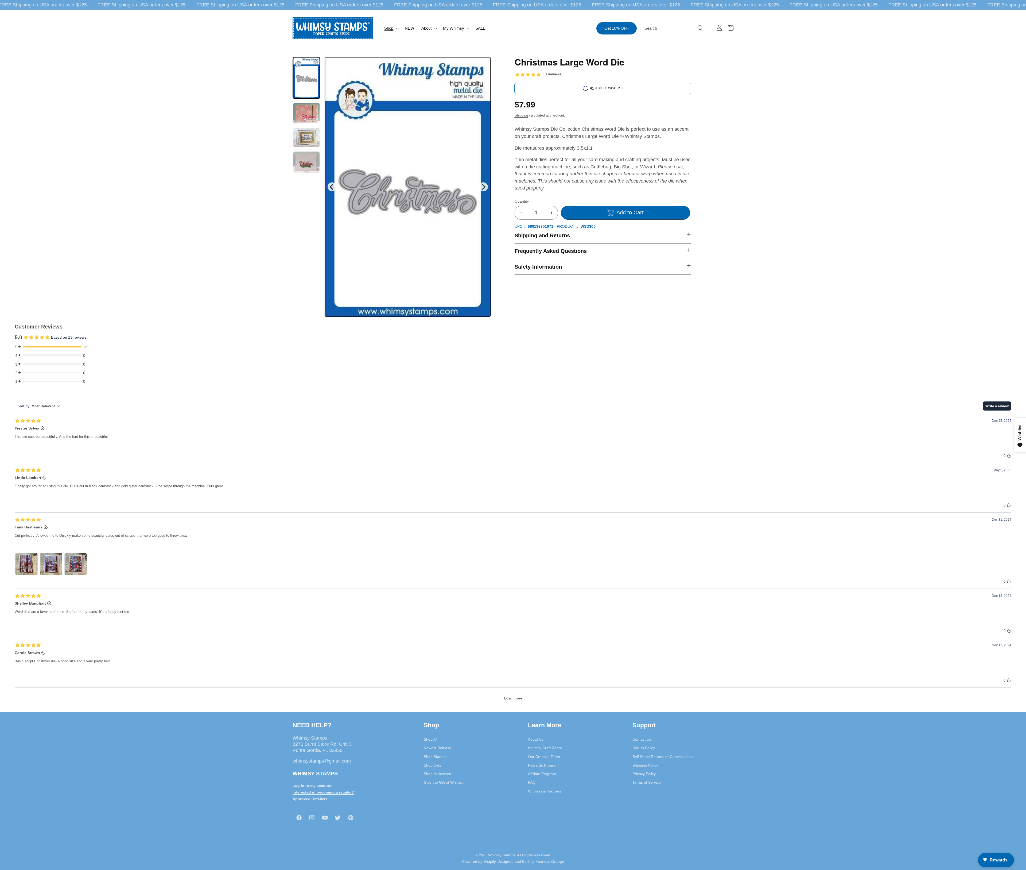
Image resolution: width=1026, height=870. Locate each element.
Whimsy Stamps (501, 855)
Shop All (430, 739)
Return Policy (643, 748)
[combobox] (674, 28)
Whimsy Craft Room (545, 748)
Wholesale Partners (544, 791)
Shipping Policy (645, 765)
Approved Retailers (310, 799)
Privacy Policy (644, 774)
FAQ (531, 782)
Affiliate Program (542, 774)
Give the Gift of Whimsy (444, 782)
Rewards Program (543, 765)
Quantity (522, 201)
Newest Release (437, 748)
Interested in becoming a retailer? (323, 792)
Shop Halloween (437, 774)
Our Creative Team (544, 757)
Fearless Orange (549, 861)
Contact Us (641, 739)
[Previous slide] (332, 186)
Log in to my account (312, 785)
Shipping (521, 115)
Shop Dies (432, 765)
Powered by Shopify (479, 861)
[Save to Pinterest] (483, 64)
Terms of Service (646, 782)
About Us (535, 739)
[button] (391, 28)
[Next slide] (483, 186)
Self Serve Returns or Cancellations (662, 757)
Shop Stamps (435, 757)
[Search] (700, 28)
